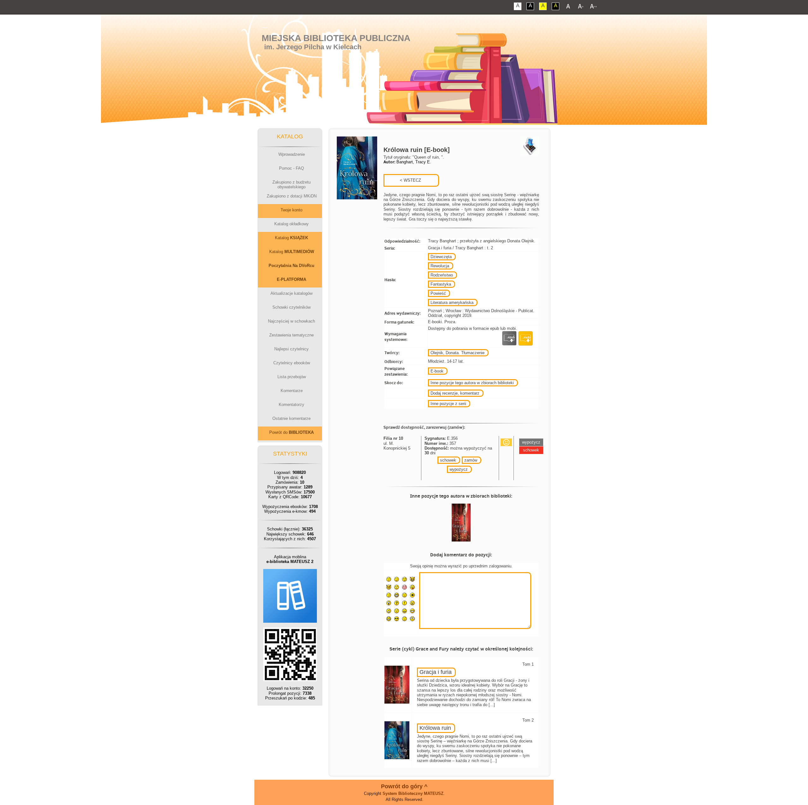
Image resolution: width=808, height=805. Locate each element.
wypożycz (458, 469)
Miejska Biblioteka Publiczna (336, 38)
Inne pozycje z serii (448, 403)
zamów (470, 460)
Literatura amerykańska (452, 302)
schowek (448, 460)
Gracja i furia (435, 672)
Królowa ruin (435, 728)
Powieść (438, 293)
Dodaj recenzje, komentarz (455, 393)
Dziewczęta (441, 256)
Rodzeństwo (442, 275)
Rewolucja (440, 265)
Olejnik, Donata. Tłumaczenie (457, 352)
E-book (437, 371)
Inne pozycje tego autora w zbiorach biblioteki (472, 382)
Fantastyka (441, 284)
